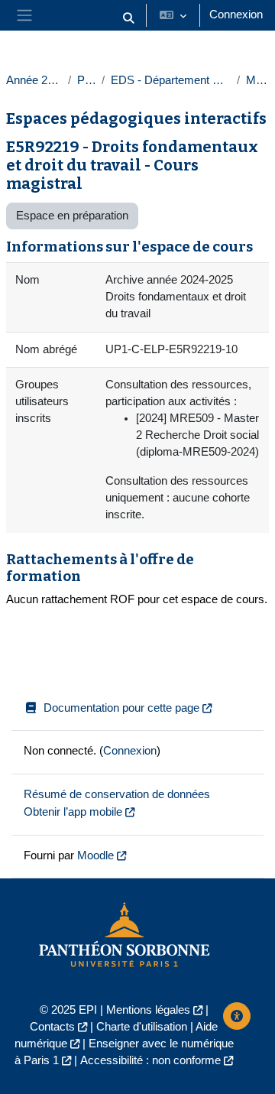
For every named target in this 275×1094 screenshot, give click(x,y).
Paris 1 (86, 80)
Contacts (52, 1027)
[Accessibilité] (237, 1016)
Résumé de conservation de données (117, 794)
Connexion (236, 14)
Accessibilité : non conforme (150, 1060)
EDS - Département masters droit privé (171, 80)
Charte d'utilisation (141, 1027)
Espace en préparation (72, 215)
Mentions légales (148, 1010)
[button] (128, 18)
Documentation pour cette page (121, 708)
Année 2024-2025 (34, 80)
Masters (257, 80)
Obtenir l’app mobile (73, 812)
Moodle (95, 855)
